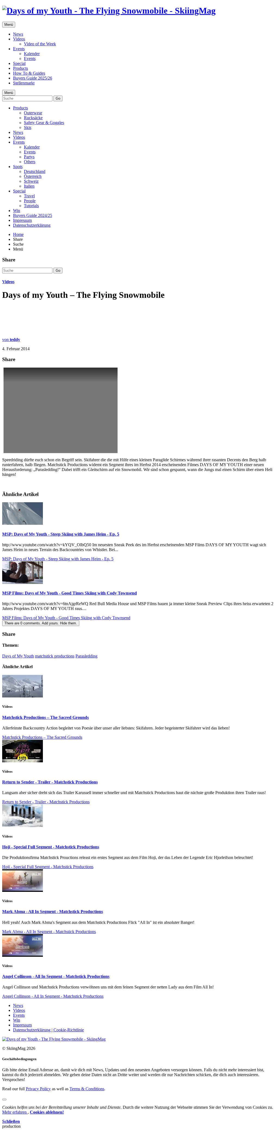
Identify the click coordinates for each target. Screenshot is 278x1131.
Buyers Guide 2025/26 (32, 78)
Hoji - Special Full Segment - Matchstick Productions (50, 847)
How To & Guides (29, 73)
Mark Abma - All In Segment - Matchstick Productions (52, 911)
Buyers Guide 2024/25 (32, 215)
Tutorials (31, 205)
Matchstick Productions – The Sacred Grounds (45, 717)
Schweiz (31, 181)
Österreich (33, 176)
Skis (27, 127)
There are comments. (40, 623)
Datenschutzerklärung (31, 225)
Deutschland (34, 171)
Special (19, 63)
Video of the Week (40, 44)
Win (16, 210)
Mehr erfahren (15, 1112)
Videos (19, 39)
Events (19, 48)
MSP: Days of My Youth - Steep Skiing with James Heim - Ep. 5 (60, 534)
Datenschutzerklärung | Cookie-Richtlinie (48, 1030)
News (18, 34)
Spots (18, 166)
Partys (29, 156)
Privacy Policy (38, 1088)
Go (58, 98)
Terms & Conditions (87, 1088)
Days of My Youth (18, 656)
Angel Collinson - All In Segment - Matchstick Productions (55, 976)
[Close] (4, 1099)
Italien (29, 186)
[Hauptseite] (109, 10)
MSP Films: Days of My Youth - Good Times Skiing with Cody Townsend (69, 593)
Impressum (22, 220)
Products (20, 68)
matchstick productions (54, 656)
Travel (29, 196)
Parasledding (86, 656)
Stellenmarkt (23, 83)
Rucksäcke (33, 117)
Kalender (32, 53)
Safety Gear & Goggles (44, 122)
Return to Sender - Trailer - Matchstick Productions (50, 782)
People (30, 200)
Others (29, 161)
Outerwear (33, 112)
